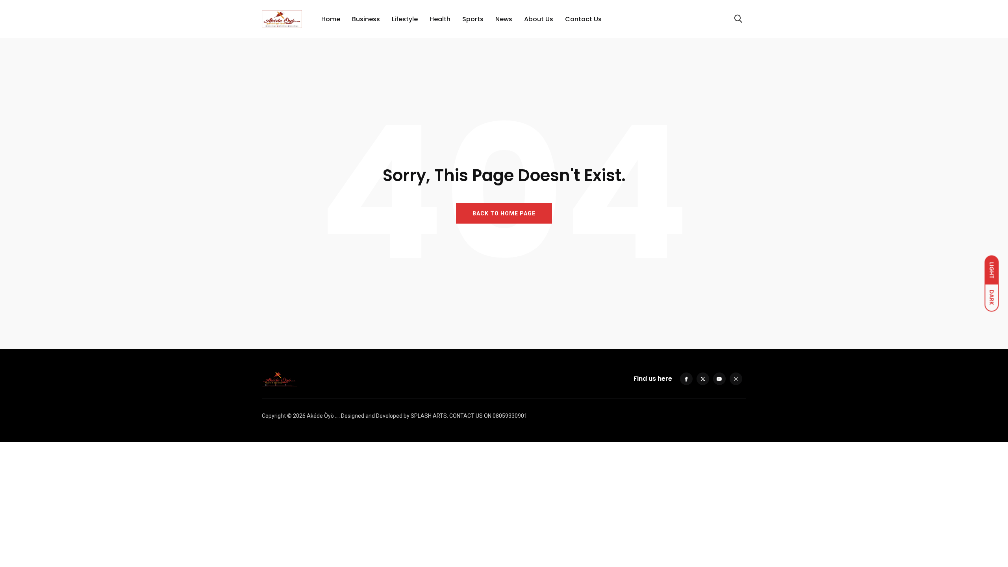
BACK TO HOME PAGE (504, 213)
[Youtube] (719, 378)
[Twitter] (703, 378)
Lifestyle (405, 19)
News (503, 19)
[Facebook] (686, 378)
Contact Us (583, 19)
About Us (538, 19)
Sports (473, 19)
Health (440, 19)
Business (366, 19)
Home (330, 19)
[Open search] (738, 19)
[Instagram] (736, 378)
